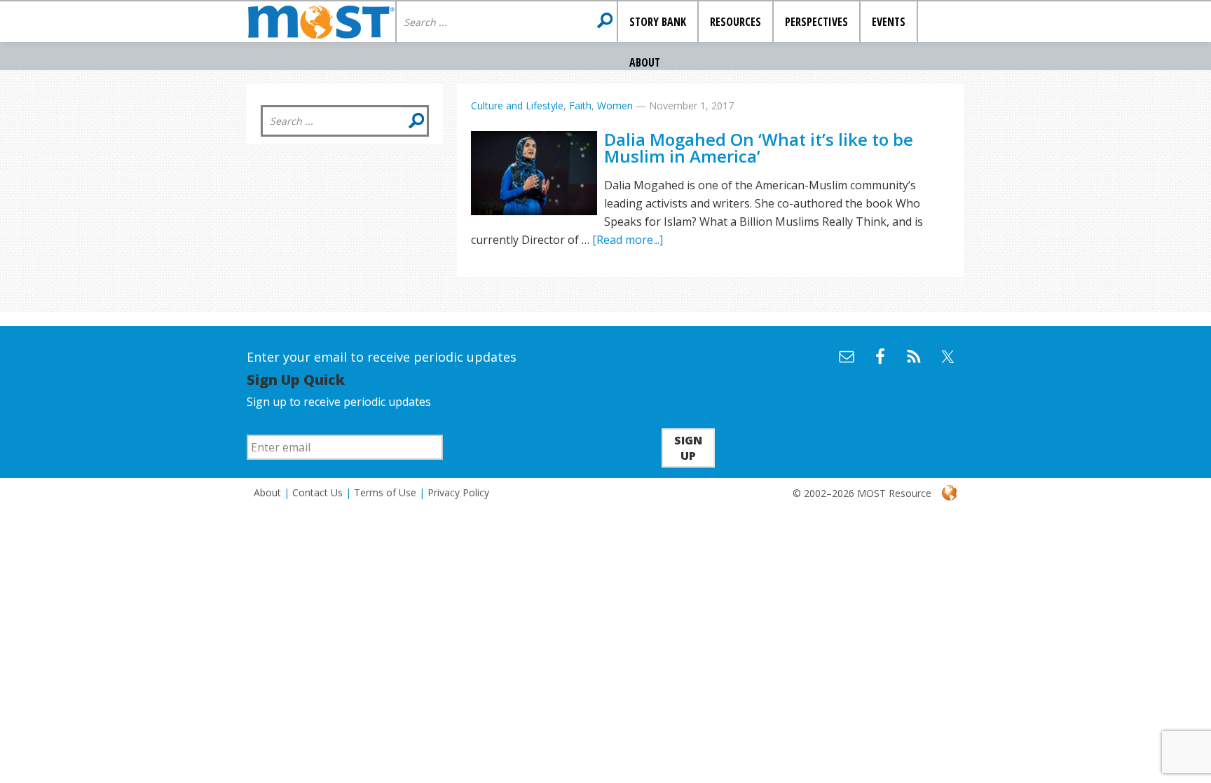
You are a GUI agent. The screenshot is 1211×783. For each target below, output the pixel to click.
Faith (580, 105)
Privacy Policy (458, 492)
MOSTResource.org (321, 21)
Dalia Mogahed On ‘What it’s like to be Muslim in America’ (758, 148)
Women (615, 105)
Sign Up (688, 448)
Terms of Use (385, 492)
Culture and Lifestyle (517, 105)
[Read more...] (627, 239)
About (267, 492)
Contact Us (317, 492)
